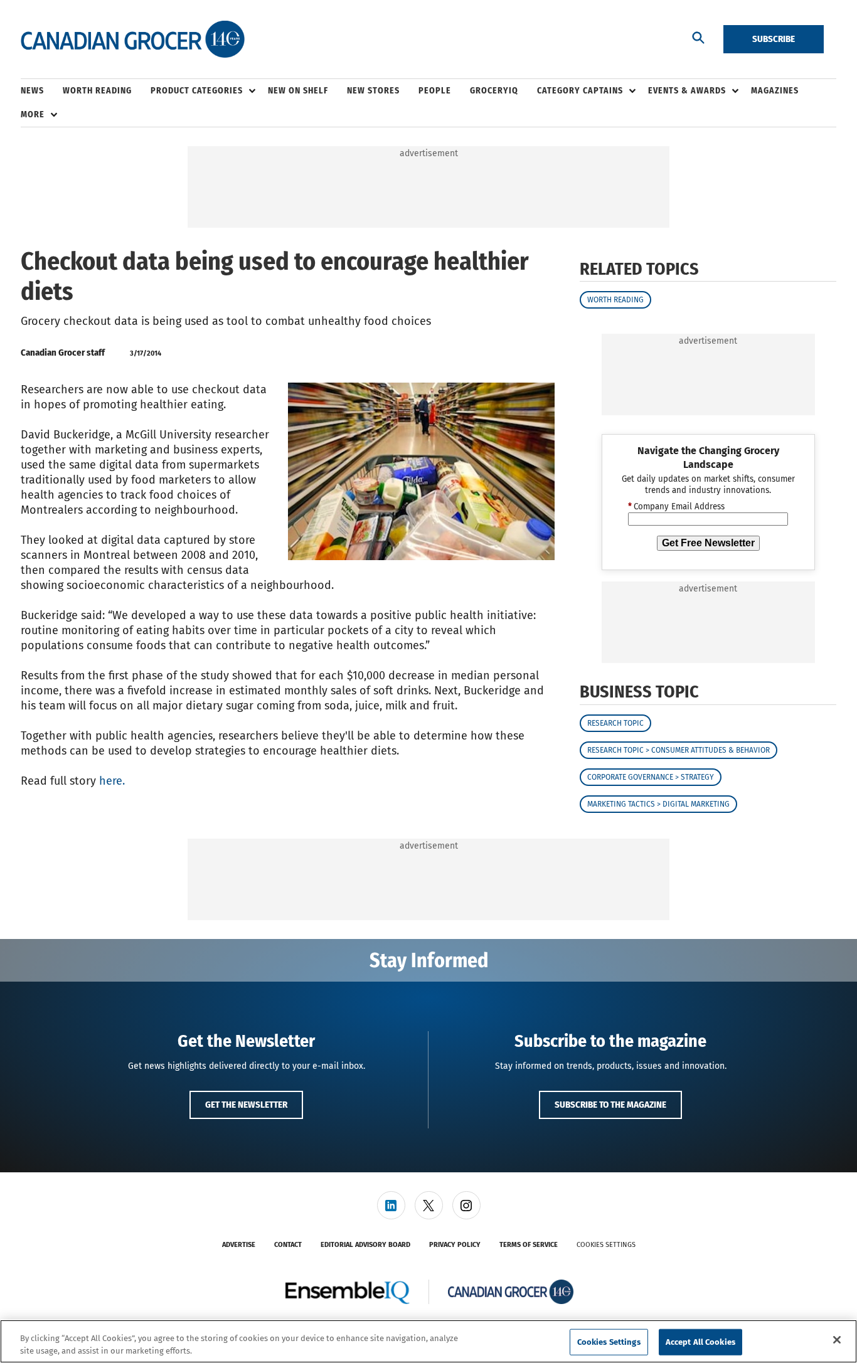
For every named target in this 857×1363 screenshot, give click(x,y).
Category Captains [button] (580, 90)
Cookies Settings (606, 1244)
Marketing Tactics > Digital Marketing (658, 804)
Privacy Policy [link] (455, 1245)
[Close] (837, 1340)
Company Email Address (676, 507)
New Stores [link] (373, 90)
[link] (391, 1205)
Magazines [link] (775, 90)
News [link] (32, 90)
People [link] (434, 90)
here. (112, 781)
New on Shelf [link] (298, 90)
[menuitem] (42, 91)
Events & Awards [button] (687, 90)
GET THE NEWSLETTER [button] (246, 1104)
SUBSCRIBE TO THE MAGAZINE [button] (610, 1104)
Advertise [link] (238, 1245)
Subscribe (773, 39)
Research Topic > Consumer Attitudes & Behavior (678, 750)
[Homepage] (133, 39)
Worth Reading (615, 299)
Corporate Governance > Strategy (650, 777)
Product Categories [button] (197, 90)
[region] (428, 1341)
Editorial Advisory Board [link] (365, 1245)
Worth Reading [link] (97, 90)
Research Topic (615, 723)
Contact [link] (288, 1245)
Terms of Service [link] (528, 1245)
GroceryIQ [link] (494, 90)
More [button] (33, 114)
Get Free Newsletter (708, 543)
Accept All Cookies (700, 1342)
